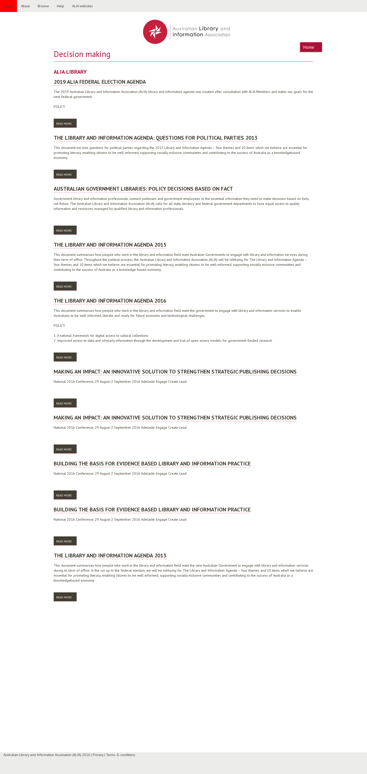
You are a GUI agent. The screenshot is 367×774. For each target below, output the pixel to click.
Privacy (98, 755)
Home (8, 6)
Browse (43, 6)
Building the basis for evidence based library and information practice (152, 463)
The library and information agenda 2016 (110, 300)
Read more (66, 123)
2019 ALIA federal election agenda (100, 81)
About (25, 6)
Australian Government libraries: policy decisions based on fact (143, 188)
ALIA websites (82, 6)
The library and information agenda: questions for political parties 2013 (155, 137)
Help (60, 6)
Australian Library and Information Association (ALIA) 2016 (46, 755)
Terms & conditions (120, 755)
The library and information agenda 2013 (110, 555)
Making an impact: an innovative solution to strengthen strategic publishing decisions (175, 371)
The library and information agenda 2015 (110, 244)
